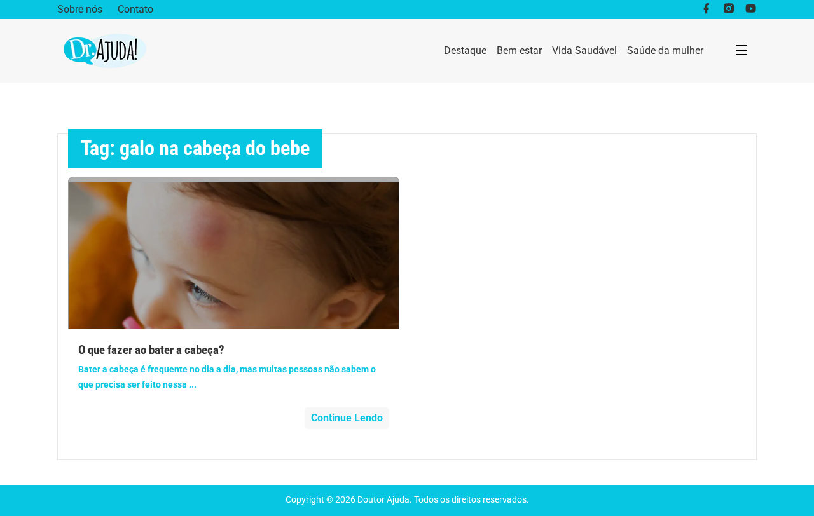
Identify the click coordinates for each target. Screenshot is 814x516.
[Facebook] (706, 9)
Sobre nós (79, 9)
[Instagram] (728, 9)
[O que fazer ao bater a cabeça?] (233, 253)
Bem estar (519, 50)
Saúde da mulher (665, 50)
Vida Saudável (584, 50)
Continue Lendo (347, 418)
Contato (135, 9)
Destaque (465, 50)
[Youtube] (751, 9)
